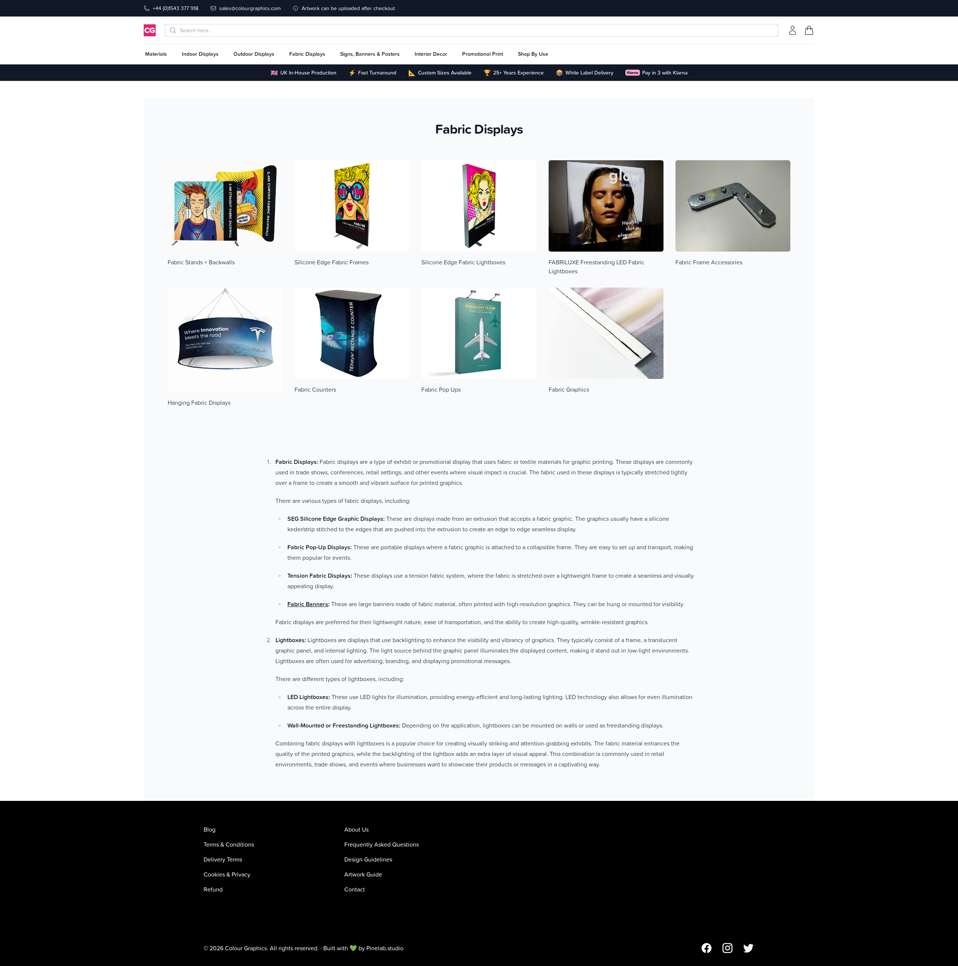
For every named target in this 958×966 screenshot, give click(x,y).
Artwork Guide (363, 874)
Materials (156, 54)
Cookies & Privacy (227, 874)
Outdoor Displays (254, 54)
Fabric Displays (307, 54)
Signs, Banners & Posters (370, 54)
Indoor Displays (200, 54)
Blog (210, 829)
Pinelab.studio (384, 948)
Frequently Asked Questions (381, 844)
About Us (356, 829)
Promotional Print (482, 54)
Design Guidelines (368, 859)
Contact (354, 889)
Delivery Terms (223, 859)
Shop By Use (533, 54)
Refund (213, 889)
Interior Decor (431, 54)
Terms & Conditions (229, 844)
